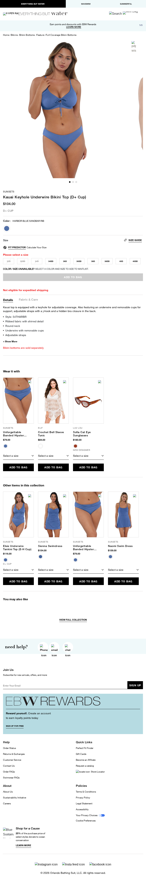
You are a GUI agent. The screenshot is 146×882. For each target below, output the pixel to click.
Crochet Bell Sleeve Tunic (51, 434)
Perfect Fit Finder (84, 748)
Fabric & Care (28, 299)
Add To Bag (18, 467)
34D (37, 261)
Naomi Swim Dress (120, 546)
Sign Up (135, 685)
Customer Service (12, 759)
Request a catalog (85, 765)
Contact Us (9, 765)
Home (6, 35)
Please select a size (15, 254)
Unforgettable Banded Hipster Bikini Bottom (13, 434)
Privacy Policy (83, 797)
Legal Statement (84, 803)
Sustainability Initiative (14, 797)
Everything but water (32, 4)
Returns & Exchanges (14, 754)
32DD (22, 261)
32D (8, 261)
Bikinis (14, 35)
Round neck (12, 325)
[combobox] (18, 456)
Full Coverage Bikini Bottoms (61, 35)
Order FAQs (9, 771)
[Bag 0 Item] (130, 12)
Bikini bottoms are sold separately (23, 347)
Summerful (126, 4)
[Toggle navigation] (12, 13)
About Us (8, 791)
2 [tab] (73, 182)
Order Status (9, 748)
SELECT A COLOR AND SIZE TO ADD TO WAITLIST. (46, 268)
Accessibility (82, 809)
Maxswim (85, 4)
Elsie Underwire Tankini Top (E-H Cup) (17, 547)
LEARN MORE (73, 27)
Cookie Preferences (86, 820)
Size (5, 240)
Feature (40, 35)
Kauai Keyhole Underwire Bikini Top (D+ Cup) (44, 197)
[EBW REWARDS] (73, 703)
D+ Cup (8, 210)
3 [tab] (76, 182)
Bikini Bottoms (27, 35)
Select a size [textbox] (10, 455)
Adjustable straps (15, 335)
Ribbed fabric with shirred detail (24, 321)
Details (8, 300)
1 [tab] (70, 182)
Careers (7, 803)
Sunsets (8, 191)
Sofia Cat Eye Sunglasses (82, 434)
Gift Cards (81, 754)
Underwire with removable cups (24, 330)
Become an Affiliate (85, 759)
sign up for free (15, 726)
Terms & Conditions (86, 791)
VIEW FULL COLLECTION (73, 619)
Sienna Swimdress (50, 546)
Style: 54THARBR (16, 316)
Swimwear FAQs (11, 777)
